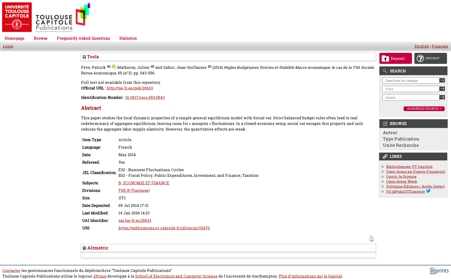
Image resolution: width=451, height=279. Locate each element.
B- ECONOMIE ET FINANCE (143, 183)
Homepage (14, 38)
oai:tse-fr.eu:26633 (134, 220)
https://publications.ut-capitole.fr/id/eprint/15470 (164, 228)
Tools (92, 56)
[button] (371, 239)
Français (440, 46)
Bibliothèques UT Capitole (409, 166)
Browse (40, 38)
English (422, 46)
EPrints (99, 276)
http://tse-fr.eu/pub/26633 (130, 88)
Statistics (128, 38)
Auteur (390, 132)
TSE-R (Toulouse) (134, 190)
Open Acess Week (401, 181)
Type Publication (401, 139)
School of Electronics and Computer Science (176, 276)
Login (8, 46)
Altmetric (97, 248)
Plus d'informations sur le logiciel (310, 276)
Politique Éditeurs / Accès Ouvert (415, 186)
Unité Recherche (401, 145)
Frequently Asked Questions (83, 38)
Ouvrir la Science (401, 176)
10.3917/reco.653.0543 (145, 97)
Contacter (11, 270)
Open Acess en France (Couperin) (415, 171)
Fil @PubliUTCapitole (405, 191)
